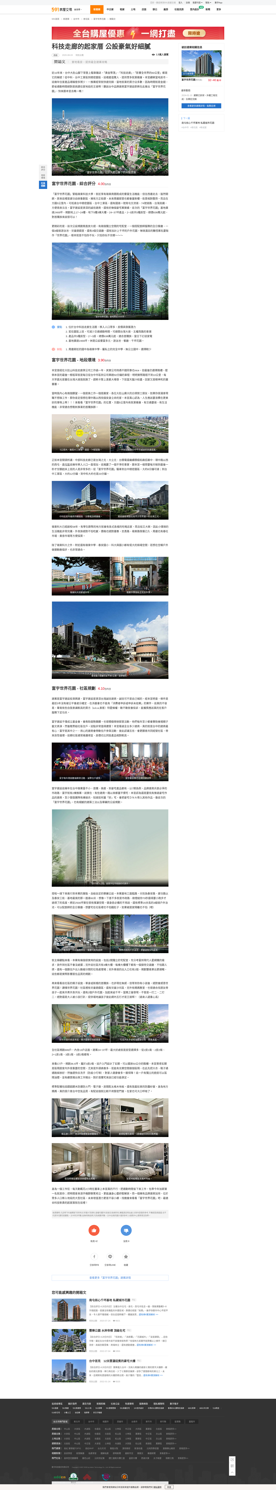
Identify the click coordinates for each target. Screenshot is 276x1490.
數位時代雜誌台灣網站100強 (106, 1484)
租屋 (122, 9)
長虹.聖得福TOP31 (72, 1448)
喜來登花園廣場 (71, 1458)
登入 (181, 2)
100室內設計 (139, 1408)
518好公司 (56, 1413)
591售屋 (65, 1408)
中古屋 (110, 9)
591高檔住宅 (125, 1408)
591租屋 (55, 1408)
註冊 (188, 2)
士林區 (118, 1429)
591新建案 (77, 1408)
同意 (169, 1487)
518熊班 (216, 1408)
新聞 (208, 9)
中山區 (67, 1429)
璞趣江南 (170, 1458)
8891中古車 (204, 1408)
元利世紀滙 (99, 1458)
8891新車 (191, 1408)
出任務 (77, 1413)
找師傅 (86, 1413)
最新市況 (129, 1453)
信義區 (98, 1429)
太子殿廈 (157, 1458)
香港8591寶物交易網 (176, 1408)
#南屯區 (194, 127)
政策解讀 (80, 1453)
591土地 (88, 1408)
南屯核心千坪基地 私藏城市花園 (198, 123)
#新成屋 (203, 127)
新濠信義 (138, 1448)
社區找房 (179, 9)
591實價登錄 (111, 1408)
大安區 (77, 1429)
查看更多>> (171, 1429)
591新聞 (98, 1408)
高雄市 (120, 1421)
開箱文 (113, 19)
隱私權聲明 (159, 1403)
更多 (218, 9)
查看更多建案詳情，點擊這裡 (201, 106)
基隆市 (192, 1421)
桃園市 (106, 1421)
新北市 (77, 1421)
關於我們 (72, 1403)
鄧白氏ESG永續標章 (73, 1484)
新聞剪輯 (101, 1403)
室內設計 (194, 9)
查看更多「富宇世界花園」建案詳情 (110, 1277)
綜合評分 (43, 168)
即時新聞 (117, 1453)
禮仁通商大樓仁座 (117, 1458)
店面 (144, 9)
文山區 (159, 1434)
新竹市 (149, 1421)
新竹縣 (163, 1421)
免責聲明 (129, 1403)
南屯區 (86, 19)
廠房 (166, 9)
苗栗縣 (178, 1421)
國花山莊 (86, 1458)
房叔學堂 (68, 1453)
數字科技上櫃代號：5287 (59, 1484)
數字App (218, 2)
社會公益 (115, 1403)
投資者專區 (57, 1403)
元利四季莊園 (153, 1448)
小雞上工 (67, 1413)
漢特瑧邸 (126, 1448)
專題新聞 (151, 1453)
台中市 (76, 19)
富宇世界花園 (99, 19)
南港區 (149, 1443)
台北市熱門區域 (60, 1421)
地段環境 (43, 176)
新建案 (96, 9)
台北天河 (102, 1448)
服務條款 (143, 1403)
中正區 (128, 1429)
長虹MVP (89, 1448)
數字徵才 (174, 1403)
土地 (133, 9)
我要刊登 (197, 2)
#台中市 (185, 127)
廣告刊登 (86, 1403)
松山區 (108, 1429)
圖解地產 (105, 1453)
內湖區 (87, 1429)
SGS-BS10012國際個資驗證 (124, 1484)
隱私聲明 (157, 1487)
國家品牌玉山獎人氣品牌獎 (87, 1484)
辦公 (155, 9)
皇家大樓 (133, 1458)
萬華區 (149, 1429)
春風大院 (114, 1448)
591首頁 (55, 19)
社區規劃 (43, 184)
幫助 (207, 2)
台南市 (134, 1421)
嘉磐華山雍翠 (169, 1448)
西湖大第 (145, 1458)
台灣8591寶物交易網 (156, 1408)
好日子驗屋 (97, 1413)
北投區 (159, 1429)
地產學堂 (92, 1453)
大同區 (138, 1429)
